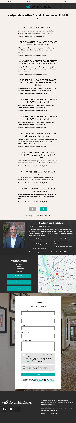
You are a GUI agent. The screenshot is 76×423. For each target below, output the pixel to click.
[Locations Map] (57, 274)
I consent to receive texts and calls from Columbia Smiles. (39, 358)
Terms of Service (50, 380)
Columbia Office (19, 261)
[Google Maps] (4, 409)
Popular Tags (28, 216)
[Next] (43, 209)
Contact (66, 1)
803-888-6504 (37, 379)
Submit (38, 374)
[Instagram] (11, 409)
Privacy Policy (30, 361)
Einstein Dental (54, 410)
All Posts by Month (38, 216)
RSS (50, 216)
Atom (46, 216)
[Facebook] (18, 409)
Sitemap (43, 413)
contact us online (48, 252)
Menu (9, 1)
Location (28, 1)
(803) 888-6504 (64, 252)
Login (56, 413)
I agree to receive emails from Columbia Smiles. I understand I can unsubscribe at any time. (39, 367)
